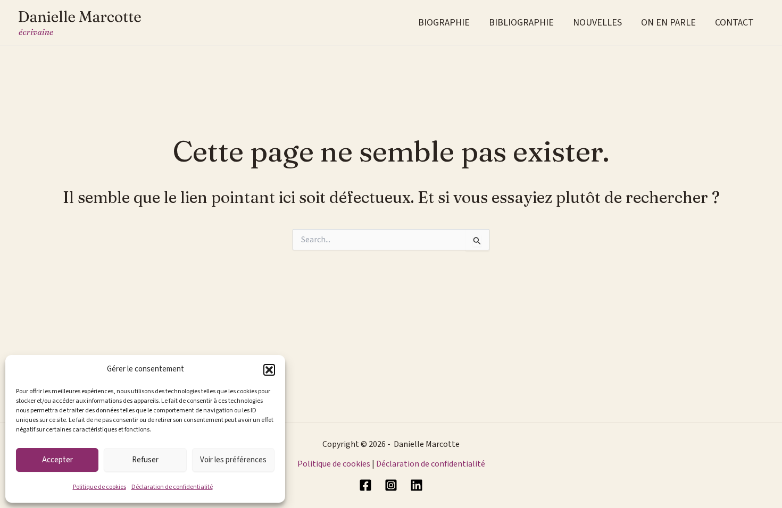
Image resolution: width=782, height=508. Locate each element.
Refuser (145, 459)
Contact (734, 22)
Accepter (57, 459)
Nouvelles (597, 22)
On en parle (668, 22)
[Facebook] (365, 485)
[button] (269, 370)
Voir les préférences (233, 459)
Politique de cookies (99, 487)
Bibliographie (521, 22)
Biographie (444, 22)
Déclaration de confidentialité (172, 487)
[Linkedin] (416, 485)
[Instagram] (391, 485)
